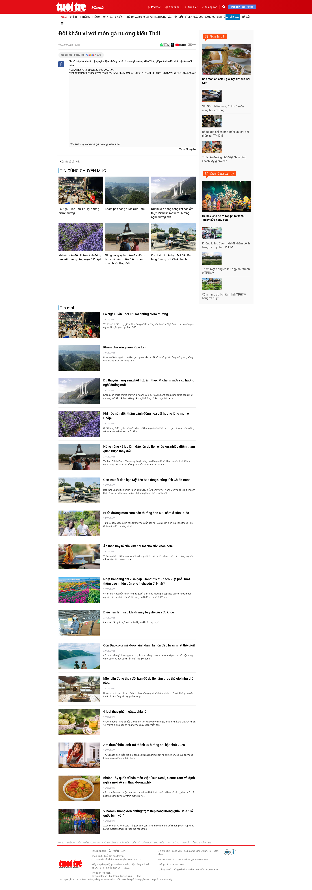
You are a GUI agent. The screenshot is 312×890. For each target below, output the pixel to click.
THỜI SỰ (60, 842)
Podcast (156, 7)
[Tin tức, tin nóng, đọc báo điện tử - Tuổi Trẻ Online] (71, 6)
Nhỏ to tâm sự (134, 17)
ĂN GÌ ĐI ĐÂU (199, 842)
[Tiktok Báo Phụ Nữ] (172, 45)
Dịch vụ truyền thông (168, 869)
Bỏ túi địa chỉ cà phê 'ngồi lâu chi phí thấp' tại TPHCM (225, 133)
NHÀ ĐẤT (185, 842)
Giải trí (182, 17)
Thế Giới (96, 17)
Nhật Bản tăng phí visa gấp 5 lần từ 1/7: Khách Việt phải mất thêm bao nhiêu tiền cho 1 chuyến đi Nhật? (146, 581)
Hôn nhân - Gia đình (113, 17)
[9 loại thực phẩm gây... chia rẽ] (79, 722)
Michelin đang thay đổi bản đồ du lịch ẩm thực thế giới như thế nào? (148, 681)
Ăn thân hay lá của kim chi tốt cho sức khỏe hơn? (138, 546)
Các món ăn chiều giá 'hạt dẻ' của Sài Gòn (226, 80)
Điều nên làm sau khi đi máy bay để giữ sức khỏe (138, 612)
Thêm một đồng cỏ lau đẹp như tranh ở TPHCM (226, 271)
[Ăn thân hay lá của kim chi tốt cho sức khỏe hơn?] (79, 557)
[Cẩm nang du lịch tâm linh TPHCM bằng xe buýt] (212, 284)
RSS (216, 869)
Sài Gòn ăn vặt (215, 36)
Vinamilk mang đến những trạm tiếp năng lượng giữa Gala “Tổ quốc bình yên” (148, 813)
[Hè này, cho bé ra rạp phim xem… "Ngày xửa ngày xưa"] (226, 196)
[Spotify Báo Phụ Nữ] (165, 45)
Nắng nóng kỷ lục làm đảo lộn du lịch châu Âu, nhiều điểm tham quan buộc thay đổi (126, 259)
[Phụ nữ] (96, 7)
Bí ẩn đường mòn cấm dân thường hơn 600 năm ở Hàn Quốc (146, 513)
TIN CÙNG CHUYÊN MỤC (83, 170)
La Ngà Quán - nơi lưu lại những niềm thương (78, 211)
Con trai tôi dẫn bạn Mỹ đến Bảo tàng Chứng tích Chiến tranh (171, 257)
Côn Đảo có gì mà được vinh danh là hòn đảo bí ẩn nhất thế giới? (149, 645)
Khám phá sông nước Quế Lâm (125, 209)
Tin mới (67, 307)
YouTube (174, 7)
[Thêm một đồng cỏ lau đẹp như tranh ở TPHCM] (212, 258)
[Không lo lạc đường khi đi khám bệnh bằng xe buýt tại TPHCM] (212, 233)
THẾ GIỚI (71, 842)
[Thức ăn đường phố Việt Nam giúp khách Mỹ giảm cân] (212, 147)
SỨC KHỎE (159, 842)
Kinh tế (220, 17)
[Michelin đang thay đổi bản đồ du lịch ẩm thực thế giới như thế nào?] (79, 689)
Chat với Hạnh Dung (154, 17)
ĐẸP (210, 842)
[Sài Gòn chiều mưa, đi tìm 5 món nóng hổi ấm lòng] (212, 96)
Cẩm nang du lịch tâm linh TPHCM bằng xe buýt (224, 296)
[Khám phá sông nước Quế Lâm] (127, 190)
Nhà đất (245, 17)
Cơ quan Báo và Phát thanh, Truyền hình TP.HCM (116, 876)
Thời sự (86, 17)
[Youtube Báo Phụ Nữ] (180, 45)
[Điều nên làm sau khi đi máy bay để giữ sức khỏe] (79, 623)
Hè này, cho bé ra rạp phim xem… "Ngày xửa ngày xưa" (223, 218)
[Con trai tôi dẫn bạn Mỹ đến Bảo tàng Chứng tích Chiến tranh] (173, 237)
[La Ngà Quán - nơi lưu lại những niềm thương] (80, 190)
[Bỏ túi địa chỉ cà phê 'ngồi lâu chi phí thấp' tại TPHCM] (212, 121)
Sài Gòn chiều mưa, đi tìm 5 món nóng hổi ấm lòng (223, 108)
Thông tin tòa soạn (101, 872)
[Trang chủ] (63, 17)
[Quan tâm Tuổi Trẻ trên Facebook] (233, 852)
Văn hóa (172, 17)
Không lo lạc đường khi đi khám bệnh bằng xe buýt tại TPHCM (226, 245)
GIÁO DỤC (147, 842)
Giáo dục (198, 17)
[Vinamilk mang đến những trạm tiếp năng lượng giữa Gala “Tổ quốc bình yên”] (79, 822)
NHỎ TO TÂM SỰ (110, 842)
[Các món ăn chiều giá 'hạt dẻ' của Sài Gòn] (226, 59)
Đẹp (190, 17)
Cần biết (193, 7)
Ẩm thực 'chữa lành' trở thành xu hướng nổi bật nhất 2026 (144, 745)
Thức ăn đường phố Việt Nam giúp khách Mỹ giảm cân (224, 159)
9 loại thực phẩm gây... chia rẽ (124, 711)
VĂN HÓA (124, 842)
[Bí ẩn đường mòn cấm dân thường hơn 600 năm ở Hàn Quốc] (79, 523)
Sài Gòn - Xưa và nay (219, 173)
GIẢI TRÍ (136, 842)
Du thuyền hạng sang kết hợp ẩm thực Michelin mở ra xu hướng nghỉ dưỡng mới (172, 213)
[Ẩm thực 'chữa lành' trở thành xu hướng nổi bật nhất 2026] (79, 755)
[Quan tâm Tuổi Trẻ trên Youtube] (227, 852)
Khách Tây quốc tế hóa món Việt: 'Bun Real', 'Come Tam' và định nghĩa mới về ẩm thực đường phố (149, 780)
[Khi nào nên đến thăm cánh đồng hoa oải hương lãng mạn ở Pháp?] (80, 237)
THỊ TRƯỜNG (173, 842)
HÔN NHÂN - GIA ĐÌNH (88, 842)
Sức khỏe (210, 17)
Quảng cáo (211, 7)
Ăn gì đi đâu (232, 17)
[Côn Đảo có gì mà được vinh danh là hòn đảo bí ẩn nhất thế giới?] (79, 656)
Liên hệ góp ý (206, 869)
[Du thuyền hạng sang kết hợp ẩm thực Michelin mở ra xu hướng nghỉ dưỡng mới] (173, 190)
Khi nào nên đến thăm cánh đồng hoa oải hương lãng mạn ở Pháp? (79, 257)
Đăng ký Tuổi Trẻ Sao (242, 6)
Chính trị (75, 17)
